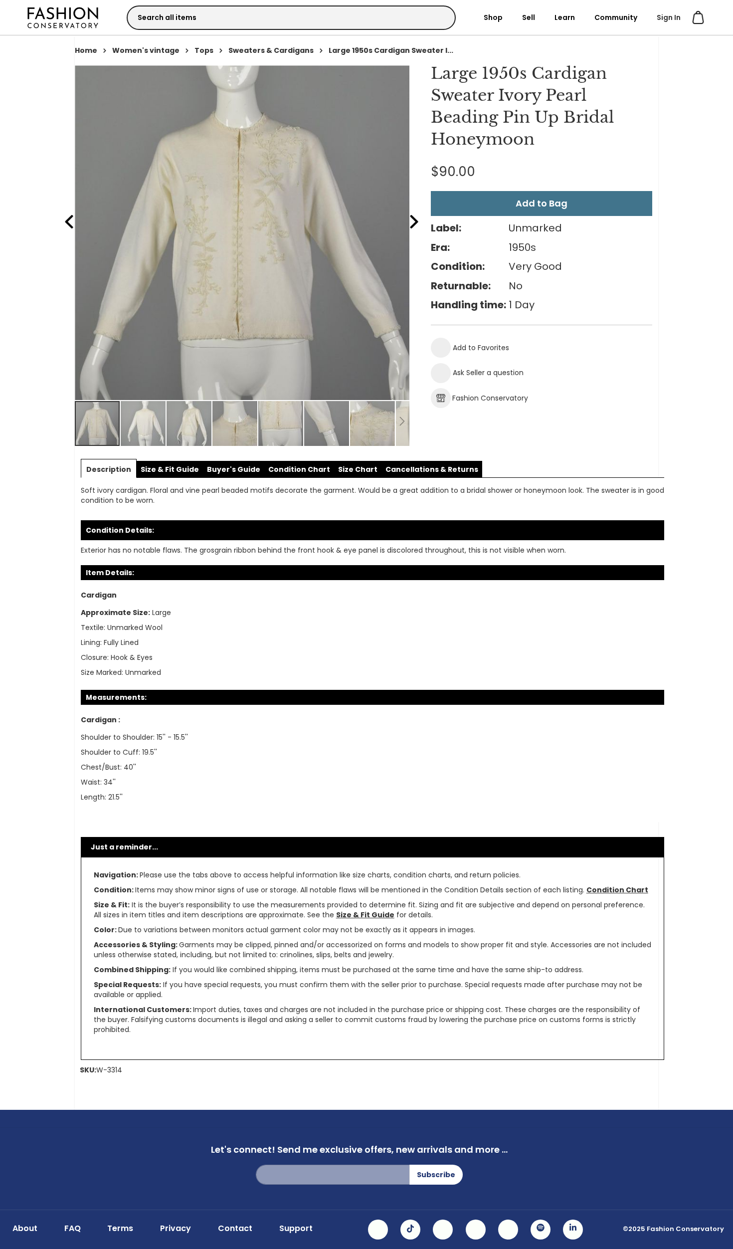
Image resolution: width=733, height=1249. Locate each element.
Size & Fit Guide (365, 915)
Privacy (175, 1229)
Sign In (669, 17)
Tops (203, 50)
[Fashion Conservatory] (62, 17)
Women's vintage (146, 50)
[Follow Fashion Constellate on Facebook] (443, 1230)
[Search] (439, 17)
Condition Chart (617, 890)
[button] (144, 423)
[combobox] (291, 17)
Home (86, 50)
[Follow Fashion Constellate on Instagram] (378, 1230)
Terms (120, 1229)
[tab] (109, 469)
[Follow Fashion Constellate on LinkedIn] (573, 1230)
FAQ (72, 1229)
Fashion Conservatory (490, 398)
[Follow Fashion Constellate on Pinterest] (508, 1230)
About (24, 1229)
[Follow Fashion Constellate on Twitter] (476, 1230)
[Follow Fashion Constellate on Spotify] (540, 1230)
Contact (235, 1229)
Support (296, 1229)
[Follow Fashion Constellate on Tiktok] (410, 1230)
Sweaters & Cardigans (271, 50)
